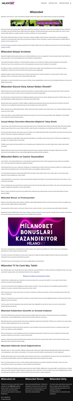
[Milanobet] (8, 3)
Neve (2, 397)
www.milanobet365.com (38, 390)
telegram (56, 386)
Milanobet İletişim (64, 3)
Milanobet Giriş (53, 3)
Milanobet (44, 3)
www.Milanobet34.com (55, 392)
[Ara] (70, 3)
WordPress (7, 397)
